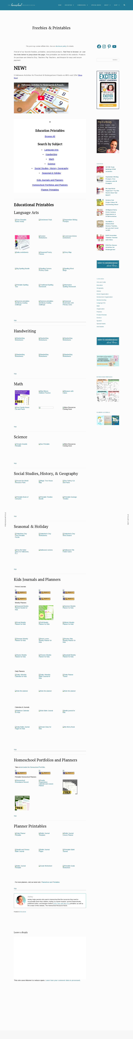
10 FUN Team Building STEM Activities (111, 169)
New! (59, 5)
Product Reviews (102, 315)
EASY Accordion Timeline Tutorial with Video (111, 238)
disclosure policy (61, 46)
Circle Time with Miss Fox (61, 903)
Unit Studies (100, 326)
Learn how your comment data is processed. (63, 980)
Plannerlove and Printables (50, 882)
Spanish (99, 320)
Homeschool (81, 5)
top (15, 320)
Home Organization (102, 294)
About (106, 5)
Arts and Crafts (101, 282)
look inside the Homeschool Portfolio (32, 767)
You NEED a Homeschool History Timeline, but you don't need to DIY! (112, 226)
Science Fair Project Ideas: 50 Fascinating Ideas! (112, 202)
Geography (100, 288)
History (99, 291)
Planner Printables (50, 189)
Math (51, 159)
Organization (101, 309)
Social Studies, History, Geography (51, 168)
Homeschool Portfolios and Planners (50, 185)
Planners (99, 311)
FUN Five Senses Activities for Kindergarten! (111, 247)
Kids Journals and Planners (50, 180)
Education (68, 5)
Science (51, 164)
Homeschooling (101, 300)
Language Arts (101, 303)
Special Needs (96, 5)
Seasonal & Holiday (51, 173)
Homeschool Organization (105, 297)
